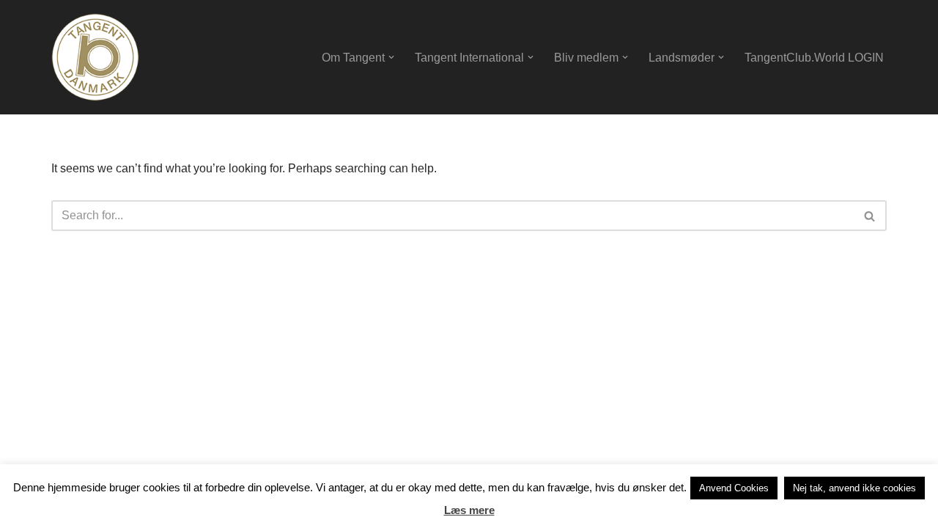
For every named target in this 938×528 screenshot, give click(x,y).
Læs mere (469, 510)
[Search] (870, 215)
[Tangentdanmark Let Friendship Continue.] (95, 57)
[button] (391, 57)
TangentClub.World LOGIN (814, 57)
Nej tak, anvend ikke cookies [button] (854, 488)
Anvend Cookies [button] (734, 488)
